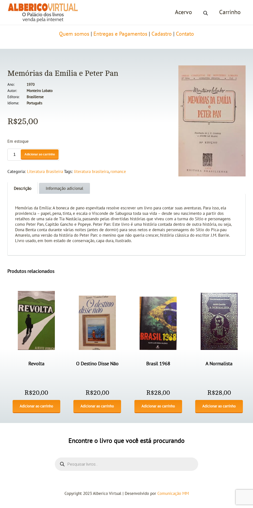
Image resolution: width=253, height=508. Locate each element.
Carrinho (230, 12)
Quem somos (74, 34)
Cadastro (161, 34)
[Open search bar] (205, 12)
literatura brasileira (91, 171)
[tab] (22, 188)
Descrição (22, 188)
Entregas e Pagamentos (120, 34)
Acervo (183, 12)
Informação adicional (64, 188)
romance (118, 171)
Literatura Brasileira (45, 171)
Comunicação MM (173, 493)
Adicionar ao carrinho (39, 154)
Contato (185, 34)
